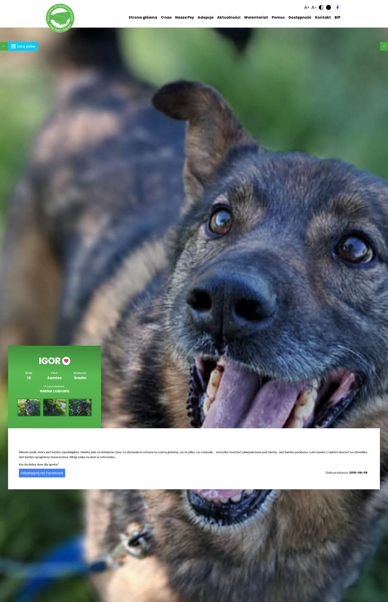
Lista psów (26, 46)
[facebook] (337, 7)
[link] (306, 7)
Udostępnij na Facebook (42, 473)
